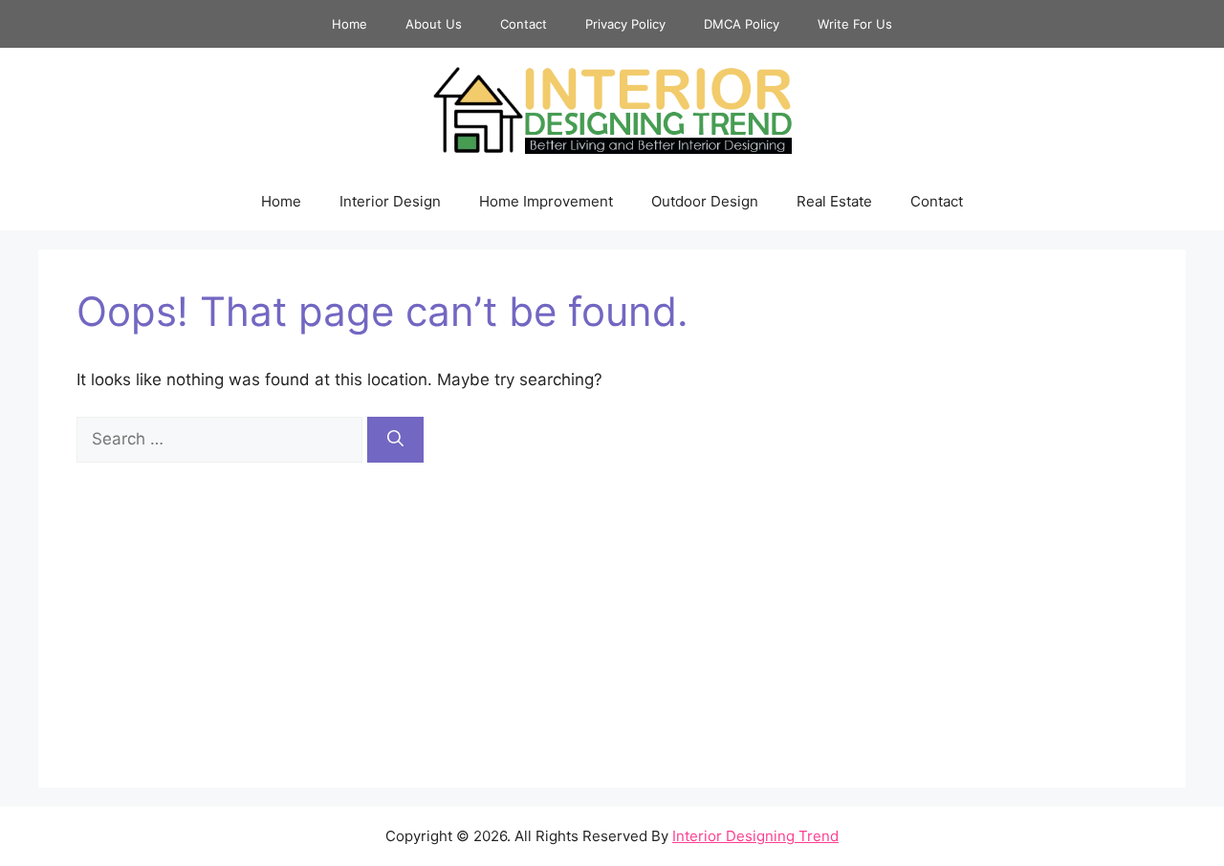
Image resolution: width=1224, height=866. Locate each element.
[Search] (395, 440)
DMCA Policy (741, 24)
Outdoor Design (704, 201)
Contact (523, 24)
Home (349, 24)
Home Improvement (546, 201)
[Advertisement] (612, 606)
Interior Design (390, 201)
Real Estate (834, 201)
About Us (433, 24)
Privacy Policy (625, 24)
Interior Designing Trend (755, 836)
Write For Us (855, 24)
